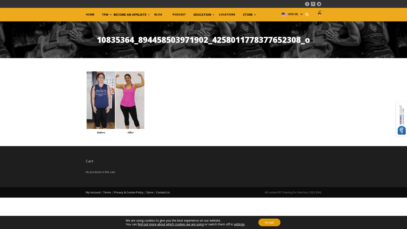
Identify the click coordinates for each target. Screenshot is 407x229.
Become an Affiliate (130, 14)
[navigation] (292, 14)
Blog (158, 14)
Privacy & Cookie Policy (129, 192)
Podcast (179, 14)
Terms (107, 192)
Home (90, 14)
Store (248, 14)
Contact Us (163, 192)
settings (239, 224)
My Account (93, 192)
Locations (227, 14)
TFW (105, 14)
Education (202, 14)
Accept (269, 222)
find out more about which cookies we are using (171, 224)
